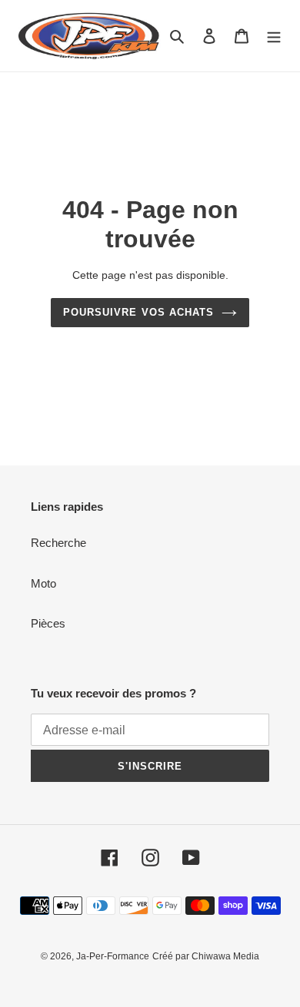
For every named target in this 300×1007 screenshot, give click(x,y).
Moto (43, 583)
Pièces (48, 623)
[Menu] (274, 35)
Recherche (58, 542)
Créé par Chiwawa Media (205, 956)
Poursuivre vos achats (138, 312)
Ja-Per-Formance (112, 956)
